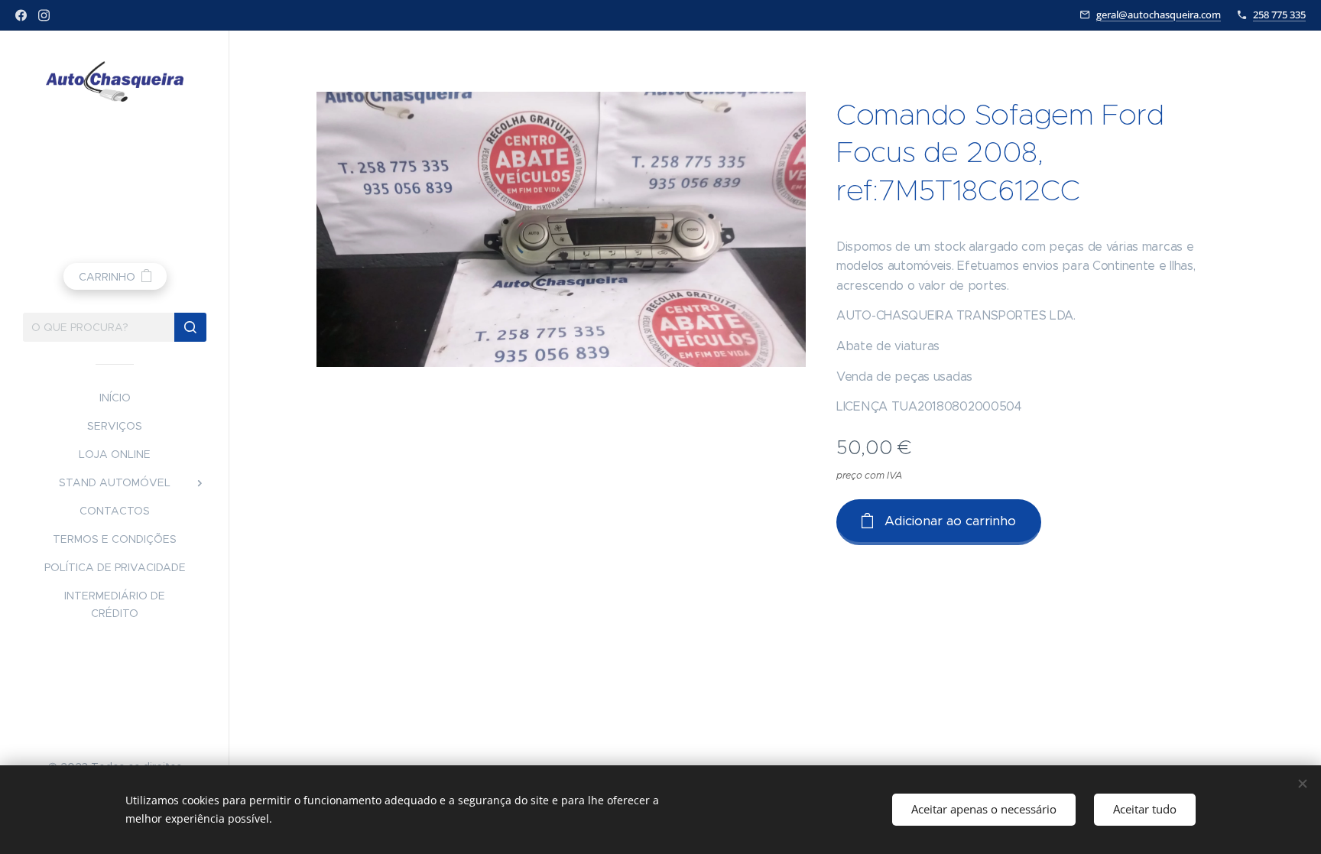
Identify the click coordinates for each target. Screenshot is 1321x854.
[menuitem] (115, 398)
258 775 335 (1279, 14)
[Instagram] (44, 15)
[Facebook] (21, 15)
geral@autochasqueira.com (1158, 14)
